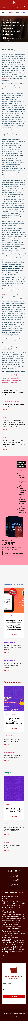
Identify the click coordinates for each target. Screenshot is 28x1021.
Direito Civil (6, 912)
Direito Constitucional (8, 913)
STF (3, 954)
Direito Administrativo (15, 910)
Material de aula (12, 948)
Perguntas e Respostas (13, 950)
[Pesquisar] (25, 7)
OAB (11, 949)
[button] (3, 12)
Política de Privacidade (14, 1001)
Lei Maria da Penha (17, 944)
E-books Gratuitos (11, 616)
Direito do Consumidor (14, 918)
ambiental (8, 392)
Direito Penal (9, 16)
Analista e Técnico (10, 896)
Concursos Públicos (18, 908)
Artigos (4, 16)
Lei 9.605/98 (5, 78)
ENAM (7, 933)
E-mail (4, 989)
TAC (5, 394)
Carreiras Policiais (17, 903)
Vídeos (15, 954)
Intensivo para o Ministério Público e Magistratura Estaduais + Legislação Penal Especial (12, 380)
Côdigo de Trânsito (5, 910)
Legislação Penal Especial (7, 944)
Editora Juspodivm (14, 1016)
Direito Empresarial (10, 920)
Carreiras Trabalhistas (9, 906)
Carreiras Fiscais (8, 901)
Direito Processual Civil (10, 925)
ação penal (13, 390)
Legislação (22, 942)
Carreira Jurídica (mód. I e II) (14, 375)
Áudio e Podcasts (11, 714)
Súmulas (10, 954)
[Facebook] (16, 871)
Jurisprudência (13, 942)
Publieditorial (18, 952)
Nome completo (7, 983)
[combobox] (12, 7)
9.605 (6, 390)
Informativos (8, 935)
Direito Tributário (12, 931)
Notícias (8, 949)
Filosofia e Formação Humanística (17, 933)
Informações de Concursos (11, 401)
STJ (6, 953)
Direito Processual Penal (12, 929)
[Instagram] (19, 871)
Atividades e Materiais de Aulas (16, 899)
